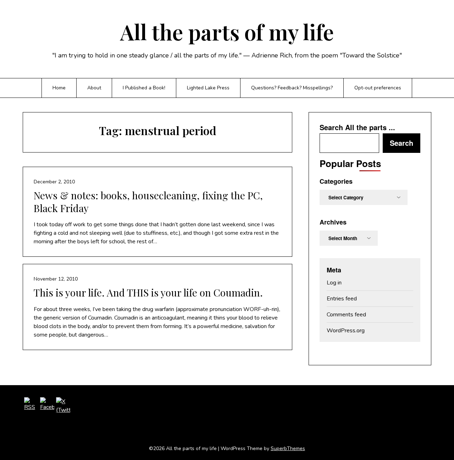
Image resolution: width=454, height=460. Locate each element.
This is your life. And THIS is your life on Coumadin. (148, 292)
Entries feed (342, 299)
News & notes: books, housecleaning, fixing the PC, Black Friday (148, 202)
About (94, 87)
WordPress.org (346, 330)
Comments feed (346, 314)
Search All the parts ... (357, 127)
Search (401, 143)
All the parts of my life (227, 31)
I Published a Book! (144, 87)
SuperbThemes (288, 448)
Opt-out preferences (377, 87)
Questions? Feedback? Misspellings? (292, 87)
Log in (334, 283)
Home (59, 87)
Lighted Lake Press (208, 87)
